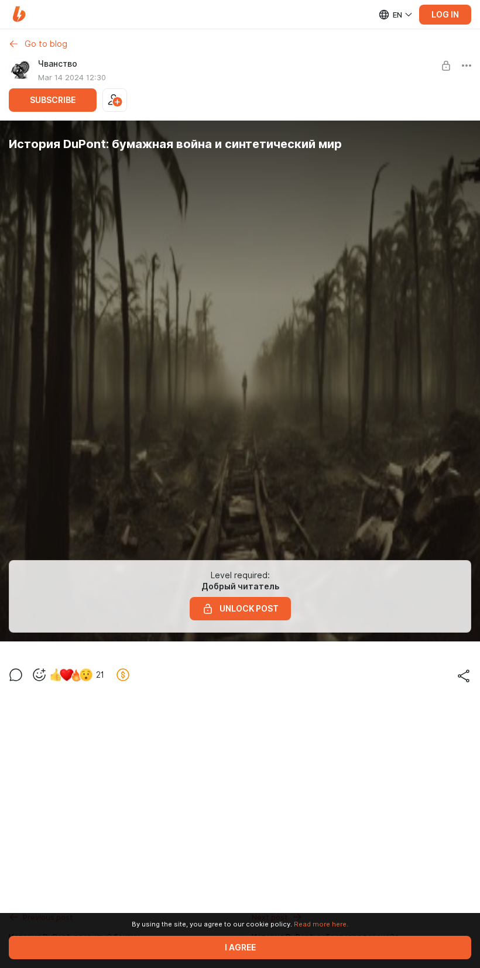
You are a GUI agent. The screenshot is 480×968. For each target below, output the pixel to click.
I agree (240, 947)
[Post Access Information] (446, 65)
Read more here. (321, 924)
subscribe (53, 100)
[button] (19, 14)
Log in (445, 14)
